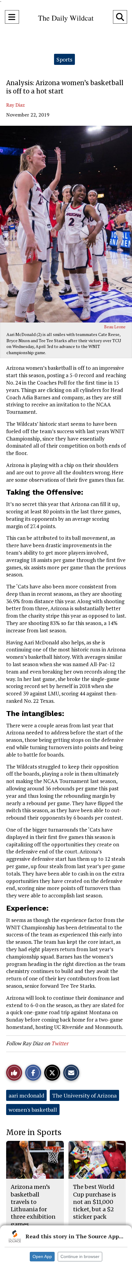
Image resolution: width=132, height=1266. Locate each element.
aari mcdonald (26, 1095)
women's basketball (33, 1109)
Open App (42, 1256)
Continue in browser (79, 1256)
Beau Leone (115, 327)
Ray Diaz (15, 104)
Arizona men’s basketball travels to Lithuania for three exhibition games (33, 1205)
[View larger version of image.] (66, 224)
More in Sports (33, 1132)
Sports (64, 59)
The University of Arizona (84, 1095)
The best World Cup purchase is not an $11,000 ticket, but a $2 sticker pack (94, 1201)
